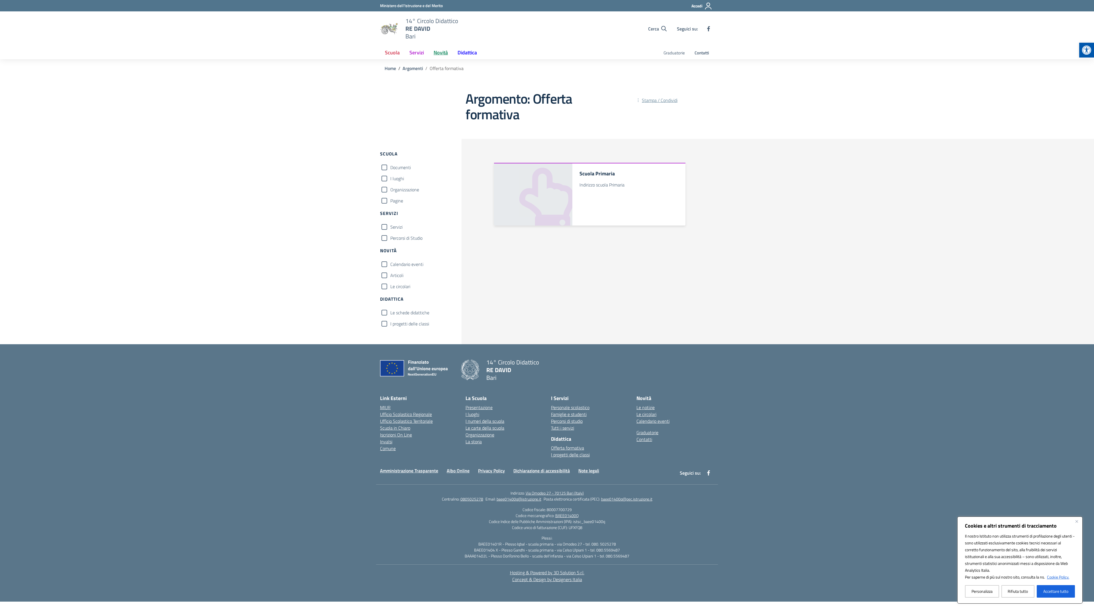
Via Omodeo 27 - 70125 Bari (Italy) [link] (555, 493)
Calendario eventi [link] (653, 421)
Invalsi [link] (386, 441)
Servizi (396, 227)
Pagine (396, 200)
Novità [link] (441, 52)
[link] (1086, 50)
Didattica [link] (467, 52)
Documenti (400, 167)
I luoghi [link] (472, 414)
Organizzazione (404, 189)
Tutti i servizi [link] (562, 428)
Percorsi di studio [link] (567, 421)
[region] (1020, 560)
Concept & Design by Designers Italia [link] (547, 579)
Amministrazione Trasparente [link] (409, 470)
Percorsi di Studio (406, 238)
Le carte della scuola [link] (485, 428)
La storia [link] (474, 441)
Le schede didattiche (409, 312)
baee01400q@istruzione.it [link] (519, 499)
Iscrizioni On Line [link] (396, 434)
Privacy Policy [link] (491, 470)
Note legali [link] (588, 470)
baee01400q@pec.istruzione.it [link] (626, 499)
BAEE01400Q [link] (567, 515)
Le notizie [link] (645, 407)
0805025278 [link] (471, 499)
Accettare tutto (1055, 591)
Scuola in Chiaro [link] (395, 428)
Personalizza (982, 591)
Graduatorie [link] (674, 53)
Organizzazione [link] (480, 434)
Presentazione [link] (479, 407)
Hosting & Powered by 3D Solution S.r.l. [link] (547, 572)
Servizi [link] (416, 52)
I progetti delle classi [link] (570, 454)
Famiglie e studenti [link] (569, 414)
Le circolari (400, 286)
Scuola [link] (392, 52)
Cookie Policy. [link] (1058, 577)
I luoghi (397, 178)
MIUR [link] (385, 407)
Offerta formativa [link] (567, 447)
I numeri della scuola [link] (485, 421)
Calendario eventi (406, 264)
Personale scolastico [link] (570, 407)
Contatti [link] (702, 53)
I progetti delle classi (409, 323)
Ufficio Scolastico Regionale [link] (406, 414)
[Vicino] (1076, 521)
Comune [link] (388, 448)
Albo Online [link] (458, 470)
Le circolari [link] (646, 414)
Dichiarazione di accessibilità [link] (541, 470)
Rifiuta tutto (1018, 591)
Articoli (396, 275)
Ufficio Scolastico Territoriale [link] (406, 421)
